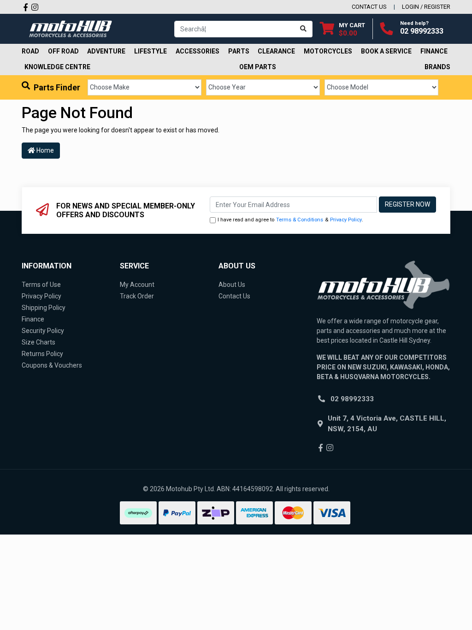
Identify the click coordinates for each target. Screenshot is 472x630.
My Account (137, 284)
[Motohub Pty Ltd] (70, 28)
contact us (369, 6)
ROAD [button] (30, 51)
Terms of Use (41, 284)
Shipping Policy (43, 307)
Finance (33, 319)
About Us (231, 284)
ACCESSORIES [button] (197, 51)
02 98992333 (421, 31)
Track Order (137, 296)
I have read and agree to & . (290, 220)
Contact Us (234, 296)
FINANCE (434, 51)
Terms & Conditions (299, 220)
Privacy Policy (346, 220)
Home (44, 150)
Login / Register (426, 6)
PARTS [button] (238, 51)
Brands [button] (437, 67)
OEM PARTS (257, 67)
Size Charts (38, 342)
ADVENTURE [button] (106, 51)
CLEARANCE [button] (276, 51)
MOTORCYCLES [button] (328, 51)
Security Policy (43, 330)
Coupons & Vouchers (52, 365)
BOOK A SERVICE (386, 51)
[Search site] (304, 29)
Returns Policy (42, 353)
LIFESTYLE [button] (150, 51)
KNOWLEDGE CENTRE (57, 67)
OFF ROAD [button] (63, 51)
